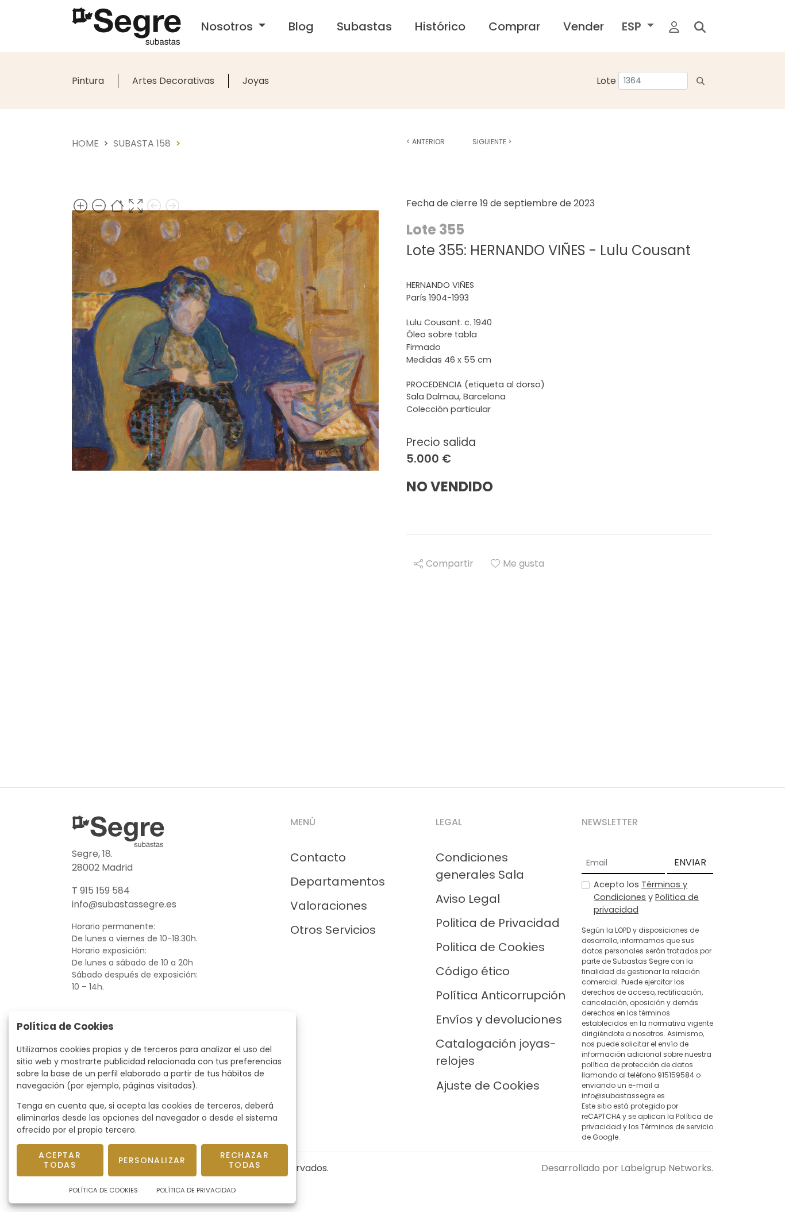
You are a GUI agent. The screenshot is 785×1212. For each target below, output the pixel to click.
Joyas (256, 80)
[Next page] (172, 205)
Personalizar (152, 1160)
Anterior (425, 142)
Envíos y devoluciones (499, 1019)
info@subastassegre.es (124, 904)
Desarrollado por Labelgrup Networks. (627, 1168)
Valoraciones (328, 906)
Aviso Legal (468, 899)
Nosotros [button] (228, 26)
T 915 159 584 (101, 890)
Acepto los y (646, 897)
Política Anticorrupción (500, 995)
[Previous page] (154, 205)
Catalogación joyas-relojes (496, 1052)
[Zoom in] (80, 205)
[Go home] (117, 205)
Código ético (473, 971)
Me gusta (523, 563)
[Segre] (126, 26)
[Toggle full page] (136, 205)
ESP (633, 26)
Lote (606, 80)
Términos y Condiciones (640, 891)
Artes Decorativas (173, 80)
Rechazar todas (244, 1160)
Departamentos (337, 882)
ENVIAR (690, 862)
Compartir (450, 563)
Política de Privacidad (196, 1190)
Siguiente (491, 142)
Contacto (318, 857)
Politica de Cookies (490, 947)
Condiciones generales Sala (480, 866)
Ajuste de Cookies (488, 1086)
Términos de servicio (677, 1127)
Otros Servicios (333, 930)
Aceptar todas (60, 1160)
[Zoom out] (99, 205)
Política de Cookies (103, 1190)
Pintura (88, 80)
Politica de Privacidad (498, 923)
